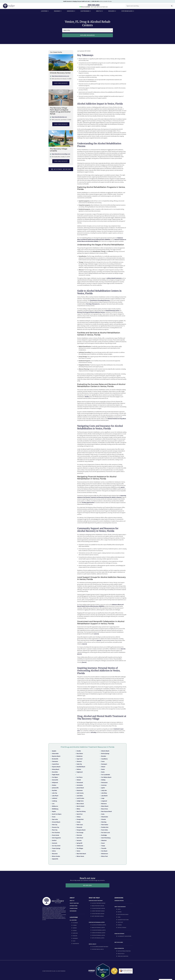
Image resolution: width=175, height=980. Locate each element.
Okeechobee (104, 817)
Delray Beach (55, 769)
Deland (103, 766)
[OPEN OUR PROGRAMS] (90, 11)
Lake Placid (55, 795)
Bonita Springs (105, 753)
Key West (54, 790)
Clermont (79, 761)
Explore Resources (87, 35)
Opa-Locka (55, 819)
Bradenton (80, 756)
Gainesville (55, 780)
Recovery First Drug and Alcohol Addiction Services (91, 312)
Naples (54, 811)
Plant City (54, 830)
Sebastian (104, 840)
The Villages (80, 848)
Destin (103, 769)
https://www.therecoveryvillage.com (61, 154)
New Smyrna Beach (106, 811)
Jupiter (103, 788)
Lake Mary (104, 793)
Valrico (54, 851)
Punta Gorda (55, 835)
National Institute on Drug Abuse (117, 418)
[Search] (172, 6)
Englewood (80, 772)
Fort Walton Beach (106, 777)
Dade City (79, 764)
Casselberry (104, 759)
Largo (102, 798)
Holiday (103, 780)
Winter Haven (80, 856)
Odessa (79, 817)
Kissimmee (80, 790)
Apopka (54, 751)
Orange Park (80, 819)
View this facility (61, 83)
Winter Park (104, 856)
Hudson (54, 785)
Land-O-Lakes (80, 798)
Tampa (103, 845)
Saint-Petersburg (105, 838)
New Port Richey (81, 811)
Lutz (53, 803)
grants (123, 487)
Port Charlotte (56, 832)
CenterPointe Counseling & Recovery (100, 300)
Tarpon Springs (56, 848)
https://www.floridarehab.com (59, 117)
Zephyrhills (55, 859)
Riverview (79, 835)
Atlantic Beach (105, 751)
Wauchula (55, 853)
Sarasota (79, 840)
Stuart (103, 843)
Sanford (54, 840)
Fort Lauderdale (105, 774)
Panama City (55, 827)
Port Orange (80, 832)
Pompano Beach (81, 830)
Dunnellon (55, 772)
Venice (78, 851)
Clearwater (55, 761)
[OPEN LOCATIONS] (48, 11)
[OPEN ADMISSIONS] (74, 11)
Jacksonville (55, 788)
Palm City (54, 824)
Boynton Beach (56, 756)
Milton (78, 809)
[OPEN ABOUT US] (102, 11)
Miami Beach (104, 806)
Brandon (103, 756)
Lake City (54, 793)
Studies (87, 396)
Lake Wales (80, 795)
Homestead (80, 782)
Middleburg (55, 809)
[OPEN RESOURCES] (115, 11)
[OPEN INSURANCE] (61, 11)
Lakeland (54, 798)
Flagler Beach (55, 774)
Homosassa (104, 782)
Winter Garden (56, 856)
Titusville (103, 848)
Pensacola (79, 827)
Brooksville (55, 759)
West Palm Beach (81, 853)
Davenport (104, 764)
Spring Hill (79, 843)
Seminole (54, 843)
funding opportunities (88, 502)
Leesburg (54, 801)
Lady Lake (104, 790)
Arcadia (79, 751)
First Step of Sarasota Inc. (93, 304)
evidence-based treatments (114, 278)
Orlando (103, 819)
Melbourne (55, 806)
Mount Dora (104, 809)
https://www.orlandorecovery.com (60, 76)
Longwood (104, 801)
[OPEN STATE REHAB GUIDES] (133, 11)
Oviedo (78, 822)
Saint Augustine (56, 838)
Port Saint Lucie (105, 832)
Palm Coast (80, 824)
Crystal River (55, 764)
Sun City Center (56, 845)
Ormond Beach (56, 822)
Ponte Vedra (104, 830)
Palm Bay (103, 822)
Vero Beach (104, 851)
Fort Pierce (79, 777)
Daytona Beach (56, 766)
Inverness (104, 785)
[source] (96, 634)
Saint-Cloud (80, 838)
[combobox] (147, 6)
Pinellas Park (104, 827)
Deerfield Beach (81, 766)
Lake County (80, 793)
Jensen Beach (80, 788)
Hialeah (79, 780)
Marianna (104, 803)
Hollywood (55, 782)
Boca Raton (80, 753)
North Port (80, 814)
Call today (93, 732)
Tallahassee (80, 845)
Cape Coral (79, 759)
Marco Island (80, 803)
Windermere (104, 853)
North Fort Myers (56, 814)
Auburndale (55, 753)
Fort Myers (55, 777)
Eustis (103, 772)
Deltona (79, 769)
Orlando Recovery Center (112, 310)
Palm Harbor (104, 824)
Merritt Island (80, 806)
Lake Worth (104, 795)
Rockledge (104, 835)
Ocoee (53, 817)
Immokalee (80, 785)
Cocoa (103, 761)
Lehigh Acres (80, 801)
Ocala (102, 814)
